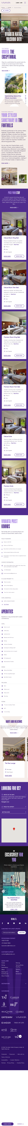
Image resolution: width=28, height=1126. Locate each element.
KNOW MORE (7, 256)
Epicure (18, 969)
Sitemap (18, 963)
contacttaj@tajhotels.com (8, 954)
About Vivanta (5, 976)
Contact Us (19, 973)
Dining (3, 965)
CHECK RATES (7, 1124)
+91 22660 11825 (5, 943)
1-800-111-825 (5, 940)
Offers (3, 969)
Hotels (3, 963)
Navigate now (5, 802)
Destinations (4, 967)
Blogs (17, 971)
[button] (14, 795)
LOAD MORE (13, 511)
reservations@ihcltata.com (8, 945)
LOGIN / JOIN (19, 2)
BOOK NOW (19, 256)
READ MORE (5, 70)
